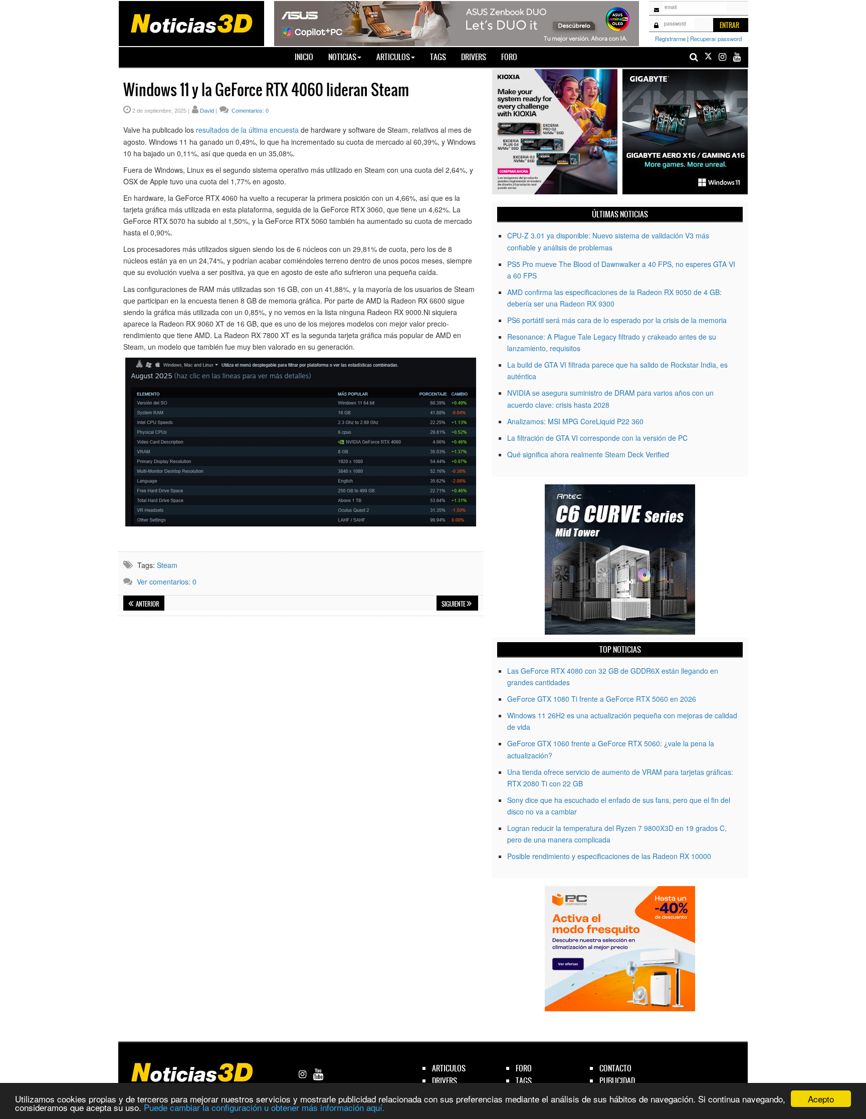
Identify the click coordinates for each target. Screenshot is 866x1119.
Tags (438, 57)
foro (524, 1068)
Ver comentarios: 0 (166, 582)
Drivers (473, 57)
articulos (449, 1068)
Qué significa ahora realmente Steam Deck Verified (588, 454)
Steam (167, 565)
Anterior (147, 604)
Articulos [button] (393, 57)
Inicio (308, 57)
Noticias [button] (342, 57)
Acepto (821, 1098)
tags (524, 1080)
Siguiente (454, 604)
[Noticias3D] (191, 23)
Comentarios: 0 (249, 111)
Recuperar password (716, 39)
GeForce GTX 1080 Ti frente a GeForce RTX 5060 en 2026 (601, 699)
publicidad (617, 1080)
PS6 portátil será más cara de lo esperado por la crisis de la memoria (617, 320)
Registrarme (670, 39)
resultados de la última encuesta (247, 130)
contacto (615, 1068)
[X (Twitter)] (708, 57)
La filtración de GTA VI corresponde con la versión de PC (597, 438)
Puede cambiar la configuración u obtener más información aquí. (264, 1107)
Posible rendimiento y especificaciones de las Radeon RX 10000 (609, 856)
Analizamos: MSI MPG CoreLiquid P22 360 (575, 421)
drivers (444, 1080)
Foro (509, 57)
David (207, 111)
